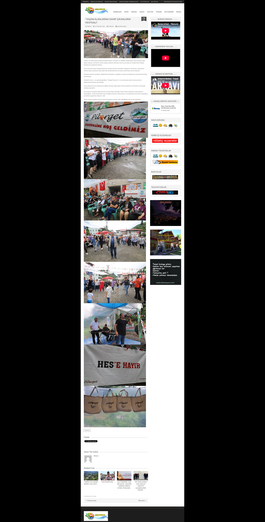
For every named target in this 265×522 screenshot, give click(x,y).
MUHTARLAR (154, 1)
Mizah (178, 12)
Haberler (117, 12)
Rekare (96, 456)
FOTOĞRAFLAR (144, 1)
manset (87, 430)
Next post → (142, 500)
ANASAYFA (86, 1)
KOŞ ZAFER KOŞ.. (108, 482)
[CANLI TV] (165, 192)
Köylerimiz (169, 12)
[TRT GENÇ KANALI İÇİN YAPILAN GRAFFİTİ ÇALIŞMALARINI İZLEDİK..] (141, 475)
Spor (126, 12)
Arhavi (134, 12)
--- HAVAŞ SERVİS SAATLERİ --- (165, 101)
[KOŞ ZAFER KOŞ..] (107, 475)
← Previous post (90, 500)
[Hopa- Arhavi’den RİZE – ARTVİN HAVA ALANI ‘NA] (156, 108)
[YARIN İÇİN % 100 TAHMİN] (165, 125)
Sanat (142, 12)
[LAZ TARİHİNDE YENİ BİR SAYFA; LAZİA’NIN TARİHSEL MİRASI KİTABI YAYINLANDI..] (124, 475)
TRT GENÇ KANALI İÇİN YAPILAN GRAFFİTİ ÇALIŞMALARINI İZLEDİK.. (141, 486)
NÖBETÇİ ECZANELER (97, 1)
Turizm (159, 12)
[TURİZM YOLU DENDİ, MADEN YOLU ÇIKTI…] (91, 475)
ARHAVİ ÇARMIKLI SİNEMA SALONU (128, 1)
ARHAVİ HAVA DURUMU (111, 1)
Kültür (150, 12)
